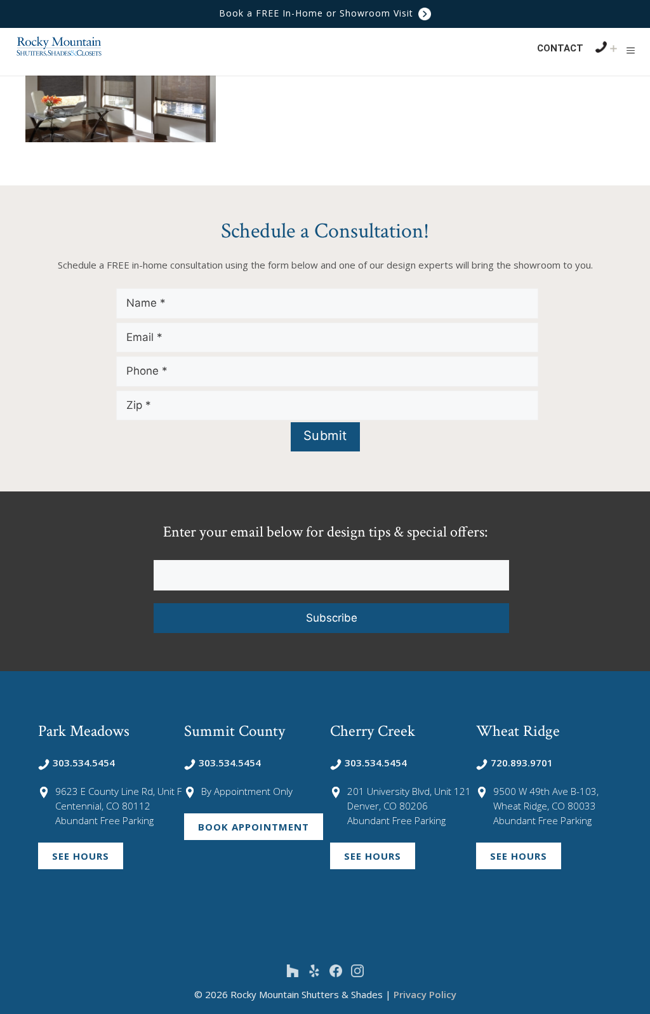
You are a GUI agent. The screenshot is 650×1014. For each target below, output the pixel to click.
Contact (560, 48)
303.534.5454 (84, 762)
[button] (630, 50)
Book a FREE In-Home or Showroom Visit (317, 13)
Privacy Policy (425, 994)
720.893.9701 (522, 762)
